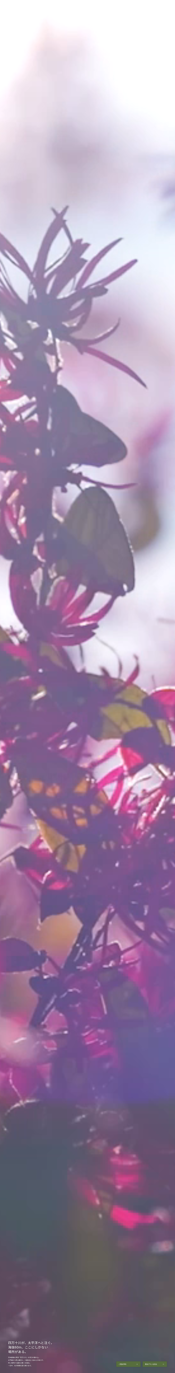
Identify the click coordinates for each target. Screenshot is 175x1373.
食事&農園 (130, 6)
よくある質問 (140, 6)
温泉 (122, 6)
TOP (88, 6)
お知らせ (151, 6)
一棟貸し (95, 6)
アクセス (159, 6)
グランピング (105, 6)
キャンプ (115, 6)
